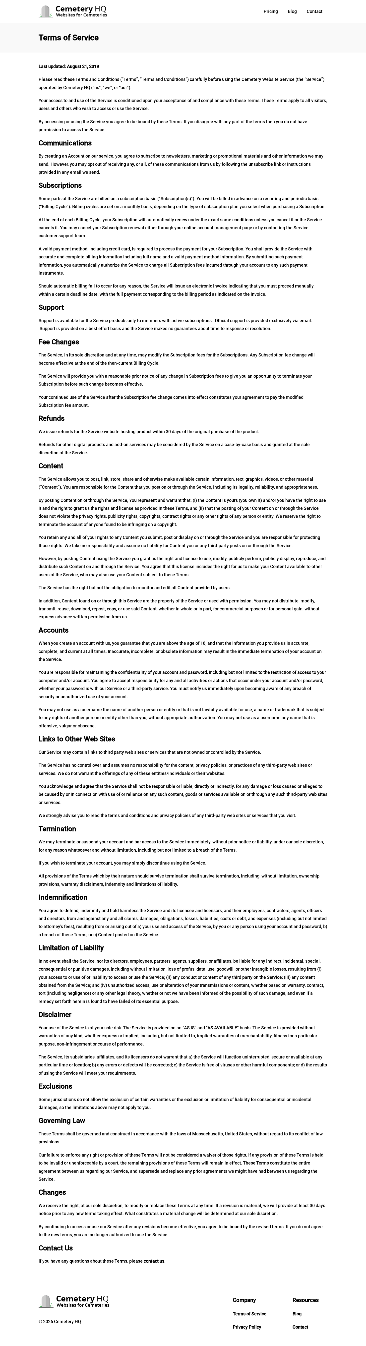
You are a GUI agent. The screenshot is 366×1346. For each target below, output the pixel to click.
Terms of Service (249, 1313)
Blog (292, 11)
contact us (154, 1261)
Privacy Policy (247, 1327)
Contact (314, 11)
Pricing (271, 11)
